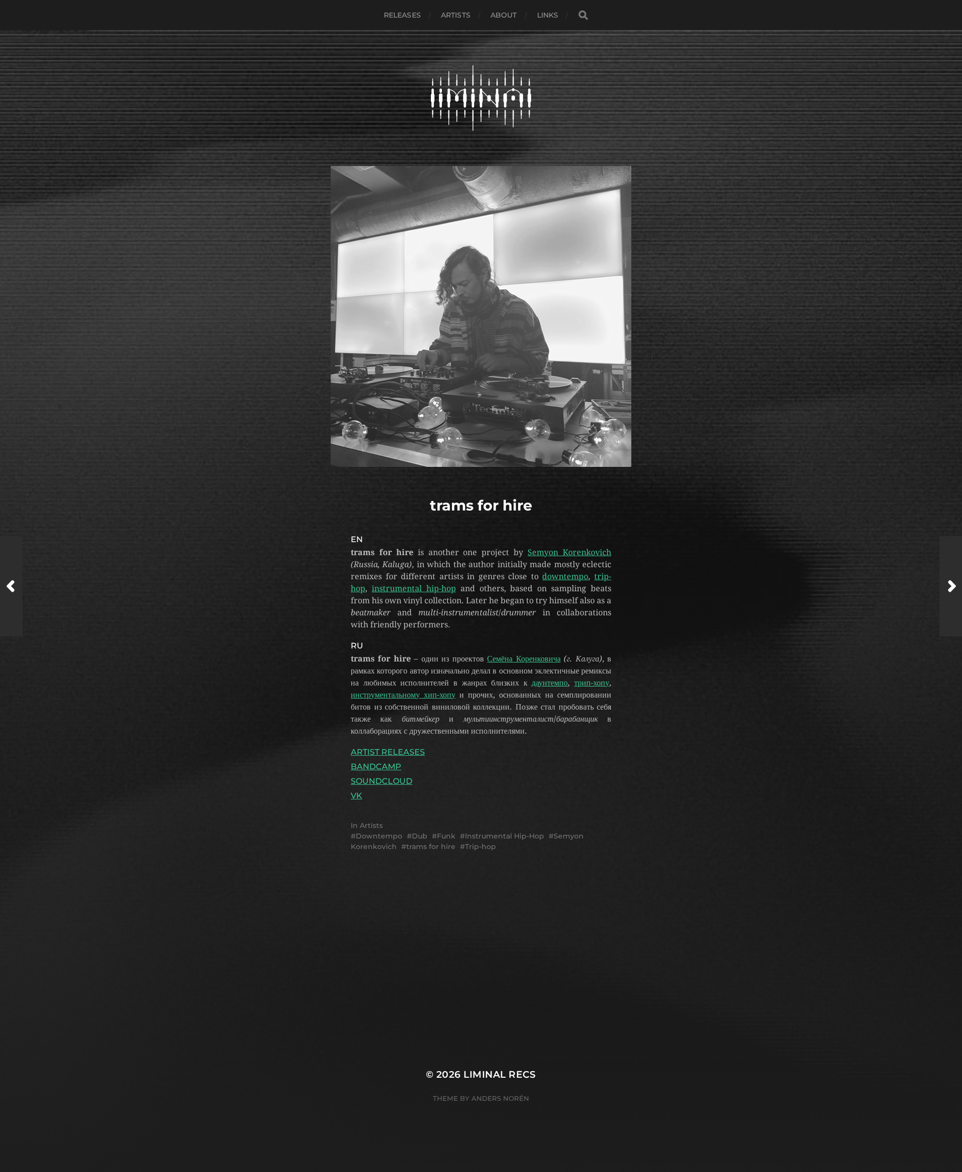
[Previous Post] (11, 586)
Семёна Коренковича (523, 658)
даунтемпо (550, 683)
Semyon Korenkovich (569, 552)
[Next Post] (950, 586)
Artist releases (388, 752)
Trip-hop (480, 846)
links (548, 15)
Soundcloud (381, 781)
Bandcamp (376, 766)
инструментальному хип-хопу (403, 695)
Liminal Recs (499, 1074)
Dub (419, 836)
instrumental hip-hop (414, 588)
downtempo (565, 576)
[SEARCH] (583, 15)
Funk (446, 836)
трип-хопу (591, 683)
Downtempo (379, 836)
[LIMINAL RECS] (481, 98)
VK (356, 795)
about (504, 15)
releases (402, 15)
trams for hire (430, 846)
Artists (455, 15)
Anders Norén (500, 1098)
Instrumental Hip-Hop (504, 836)
